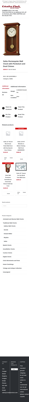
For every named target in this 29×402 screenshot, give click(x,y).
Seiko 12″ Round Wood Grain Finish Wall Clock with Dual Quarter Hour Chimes (8, 146)
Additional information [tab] (5, 87)
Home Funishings (8, 264)
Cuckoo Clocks (7, 253)
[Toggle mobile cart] (21, 6)
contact (26, 394)
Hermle (6, 230)
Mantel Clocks (7, 245)
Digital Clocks (7, 256)
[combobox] (14, 369)
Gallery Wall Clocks (9, 226)
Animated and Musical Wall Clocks (13, 219)
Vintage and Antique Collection (12, 268)
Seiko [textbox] (14, 369)
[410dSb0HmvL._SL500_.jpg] (14, 39)
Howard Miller (8, 233)
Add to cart (5, 158)
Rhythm (6, 237)
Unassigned (6, 272)
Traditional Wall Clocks (10, 223)
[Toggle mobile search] (23, 6)
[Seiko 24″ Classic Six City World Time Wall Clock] (21, 166)
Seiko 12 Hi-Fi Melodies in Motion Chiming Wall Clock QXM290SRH (21, 146)
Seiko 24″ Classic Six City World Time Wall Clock (21, 175)
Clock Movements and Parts (11, 260)
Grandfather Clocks (9, 249)
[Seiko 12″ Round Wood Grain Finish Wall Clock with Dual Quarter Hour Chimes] (8, 133)
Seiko (11, 78)
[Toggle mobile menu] (26, 6)
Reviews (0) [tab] (4, 93)
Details (11, 157)
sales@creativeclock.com (20, 2)
